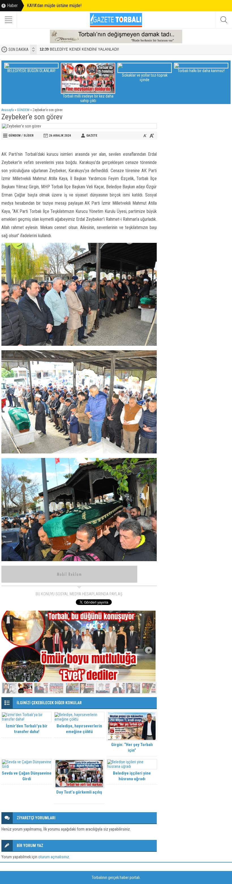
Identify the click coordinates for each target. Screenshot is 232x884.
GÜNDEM (23, 110)
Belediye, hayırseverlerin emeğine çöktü (79, 728)
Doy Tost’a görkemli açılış (79, 792)
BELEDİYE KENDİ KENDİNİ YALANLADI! (79, 49)
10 (148, 688)
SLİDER (28, 135)
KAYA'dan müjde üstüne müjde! (54, 5)
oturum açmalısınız (53, 857)
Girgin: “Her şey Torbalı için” (132, 747)
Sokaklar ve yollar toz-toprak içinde (144, 77)
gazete (91, 135)
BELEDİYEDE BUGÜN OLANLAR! (31, 70)
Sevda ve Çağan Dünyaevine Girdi (26, 776)
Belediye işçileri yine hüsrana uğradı (132, 776)
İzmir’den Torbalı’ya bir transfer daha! (27, 728)
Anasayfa (7, 110)
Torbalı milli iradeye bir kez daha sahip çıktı (88, 98)
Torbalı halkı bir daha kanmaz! (201, 70)
